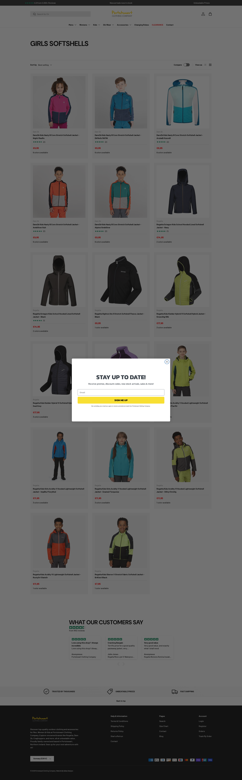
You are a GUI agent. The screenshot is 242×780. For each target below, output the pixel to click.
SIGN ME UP (121, 400)
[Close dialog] (167, 362)
